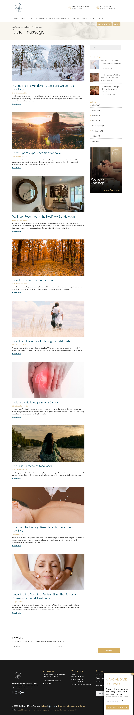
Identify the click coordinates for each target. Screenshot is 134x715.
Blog (90, 18)
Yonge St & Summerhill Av (70, 710)
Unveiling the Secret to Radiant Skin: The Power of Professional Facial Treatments (44, 596)
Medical (95, 120)
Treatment (95, 131)
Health (94, 110)
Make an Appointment (104, 24)
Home (16, 18)
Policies (44, 706)
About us (23, 18)
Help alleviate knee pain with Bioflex (35, 402)
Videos (94, 136)
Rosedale (20, 710)
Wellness (95, 141)
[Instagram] (18, 692)
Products (42, 18)
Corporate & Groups (78, 18)
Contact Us (99, 18)
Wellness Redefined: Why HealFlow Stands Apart (43, 216)
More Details (16, 104)
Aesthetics (100, 681)
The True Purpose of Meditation (32, 466)
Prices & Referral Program (58, 18)
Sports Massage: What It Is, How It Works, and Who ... (110, 76)
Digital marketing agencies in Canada (71, 706)
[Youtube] (22, 692)
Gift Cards (116, 24)
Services (32, 18)
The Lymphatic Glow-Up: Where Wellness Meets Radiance (110, 89)
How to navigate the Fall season (32, 280)
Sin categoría (97, 125)
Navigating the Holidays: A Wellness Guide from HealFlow (43, 87)
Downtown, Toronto (29, 710)
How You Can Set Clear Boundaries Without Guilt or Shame (111, 63)
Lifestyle (95, 115)
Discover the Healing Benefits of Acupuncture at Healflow (43, 529)
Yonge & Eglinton (47, 710)
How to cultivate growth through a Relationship (42, 341)
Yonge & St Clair (57, 710)
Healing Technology (103, 685)
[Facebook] (14, 692)
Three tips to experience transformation (37, 153)
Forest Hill (38, 710)
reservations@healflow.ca (53, 681)
